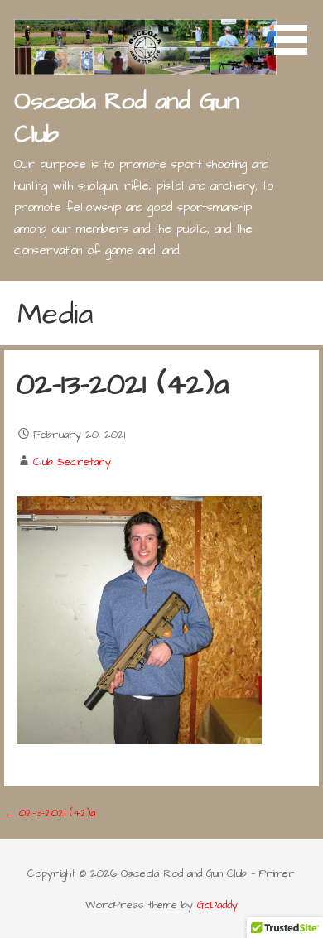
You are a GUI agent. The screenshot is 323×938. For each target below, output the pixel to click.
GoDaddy (217, 904)
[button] (296, 30)
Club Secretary (72, 462)
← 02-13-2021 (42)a (49, 813)
